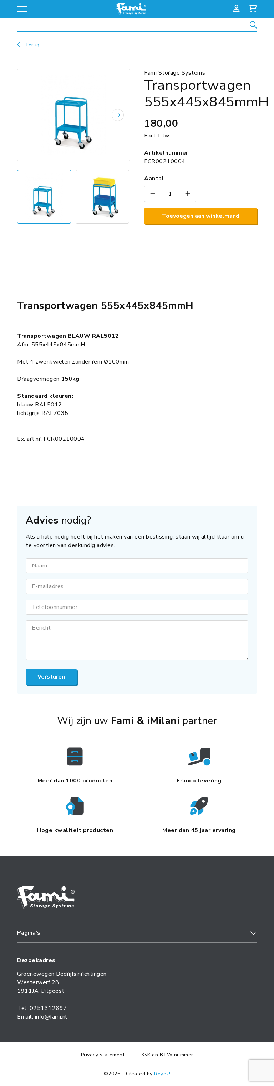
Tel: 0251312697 (42, 1008)
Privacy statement (103, 1054)
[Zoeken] (253, 26)
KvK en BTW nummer (167, 1054)
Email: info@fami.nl (42, 1017)
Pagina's (28, 933)
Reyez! (162, 1073)
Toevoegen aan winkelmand (200, 216)
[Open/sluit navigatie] (22, 9)
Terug (32, 44)
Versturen (51, 677)
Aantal (154, 178)
